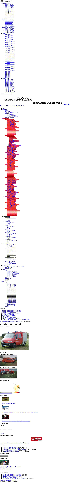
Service (3, 269)
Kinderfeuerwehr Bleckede (10, 248)
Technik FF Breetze (11, 159)
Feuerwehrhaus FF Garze (12, 173)
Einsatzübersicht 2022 (11, 288)
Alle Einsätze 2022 (10, 43)
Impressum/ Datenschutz (11, 480)
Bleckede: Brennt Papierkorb (8, 314)
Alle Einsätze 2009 (10, 70)
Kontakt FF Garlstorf (11, 169)
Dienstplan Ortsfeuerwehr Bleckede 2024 (10, 451)
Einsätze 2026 (7, 34)
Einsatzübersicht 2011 (11, 300)
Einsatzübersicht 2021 (11, 289)
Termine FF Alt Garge (11, 125)
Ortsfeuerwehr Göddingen (10, 177)
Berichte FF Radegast (9, 13)
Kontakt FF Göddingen (11, 183)
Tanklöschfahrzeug (13, 138)
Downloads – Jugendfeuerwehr (13, 272)
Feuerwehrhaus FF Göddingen (13, 179)
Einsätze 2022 (7, 42)
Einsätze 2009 (7, 69)
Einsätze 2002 (7, 77)
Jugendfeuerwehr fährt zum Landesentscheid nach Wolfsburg (14, 478)
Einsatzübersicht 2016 (11, 295)
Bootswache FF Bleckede (12, 147)
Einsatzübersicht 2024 (11, 286)
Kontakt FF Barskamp (11, 134)
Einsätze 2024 (7, 38)
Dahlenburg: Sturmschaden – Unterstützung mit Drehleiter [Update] (15, 319)
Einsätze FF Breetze (9, 83)
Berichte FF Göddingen (9, 11)
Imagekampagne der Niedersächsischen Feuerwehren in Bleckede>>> (14, 442)
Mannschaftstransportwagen (15, 145)
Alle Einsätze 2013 (10, 62)
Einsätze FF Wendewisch (10, 91)
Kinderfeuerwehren (6, 243)
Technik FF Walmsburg (11, 203)
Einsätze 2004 (7, 75)
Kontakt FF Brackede (11, 157)
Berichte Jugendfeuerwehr (10, 304)
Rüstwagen (11, 142)
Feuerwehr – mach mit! (9, 117)
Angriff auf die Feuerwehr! (9, 403)
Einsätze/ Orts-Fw (5, 78)
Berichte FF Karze (8, 12)
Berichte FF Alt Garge (9, 4)
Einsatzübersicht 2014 (11, 297)
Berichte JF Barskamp (9, 20)
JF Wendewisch (8, 239)
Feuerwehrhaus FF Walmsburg (13, 204)
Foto (8, 227)
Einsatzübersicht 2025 (11, 285)
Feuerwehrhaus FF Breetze (12, 160)
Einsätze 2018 (7, 50)
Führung (6, 110)
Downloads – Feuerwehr (12, 271)
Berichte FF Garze (8, 10)
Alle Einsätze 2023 (10, 41)
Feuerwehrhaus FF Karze (12, 186)
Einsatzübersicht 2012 (11, 299)
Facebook (7, 279)
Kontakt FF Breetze (11, 163)
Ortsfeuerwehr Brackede (9, 152)
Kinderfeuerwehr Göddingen (10, 257)
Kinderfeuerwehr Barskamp (10, 244)
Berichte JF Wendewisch (10, 26)
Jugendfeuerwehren (6, 216)
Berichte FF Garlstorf (9, 9)
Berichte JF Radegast (9, 24)
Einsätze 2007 (7, 72)
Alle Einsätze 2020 (10, 47)
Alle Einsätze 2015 (10, 57)
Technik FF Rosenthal (11, 197)
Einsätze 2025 (7, 36)
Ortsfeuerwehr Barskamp (10, 128)
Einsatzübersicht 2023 (11, 287)
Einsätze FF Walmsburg (9, 90)
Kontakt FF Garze (10, 176)
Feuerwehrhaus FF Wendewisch (13, 210)
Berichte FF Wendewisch (10, 15)
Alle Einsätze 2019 (10, 49)
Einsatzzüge (7, 111)
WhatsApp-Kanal (8, 278)
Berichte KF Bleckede (9, 29)
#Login (1, 432)
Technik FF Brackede (11, 153)
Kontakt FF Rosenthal (11, 201)
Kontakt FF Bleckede (11, 150)
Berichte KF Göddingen (9, 31)
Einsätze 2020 (7, 46)
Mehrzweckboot (12, 144)
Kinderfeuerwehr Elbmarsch (10, 253)
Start (3, 108)
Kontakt (8, 219)
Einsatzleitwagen (12, 137)
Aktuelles (6, 17)
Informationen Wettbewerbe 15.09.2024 (10, 447)
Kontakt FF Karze (10, 189)
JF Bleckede (7, 221)
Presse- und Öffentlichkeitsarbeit (11, 112)
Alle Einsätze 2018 (10, 51)
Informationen (5, 265)
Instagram (7, 280)
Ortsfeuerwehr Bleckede (9, 135)
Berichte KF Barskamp (9, 28)
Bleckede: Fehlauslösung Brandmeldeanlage (11, 310)
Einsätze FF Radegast (9, 88)
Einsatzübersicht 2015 (11, 296)
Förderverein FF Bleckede (12, 151)
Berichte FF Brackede (9, 7)
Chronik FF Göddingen (11, 182)
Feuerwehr (4, 109)
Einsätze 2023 (7, 40)
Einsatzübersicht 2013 (11, 298)
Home (1, 321)
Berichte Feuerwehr (6, 3)
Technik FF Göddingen (11, 178)
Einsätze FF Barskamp (9, 80)
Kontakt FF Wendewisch (12, 215)
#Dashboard (2, 433)
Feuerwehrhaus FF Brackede (13, 154)
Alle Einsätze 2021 (10, 45)
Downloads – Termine (11, 276)
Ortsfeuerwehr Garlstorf (9, 164)
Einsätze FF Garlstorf (9, 84)
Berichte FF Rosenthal (9, 14)
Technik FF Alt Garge (11, 120)
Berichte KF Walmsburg (9, 32)
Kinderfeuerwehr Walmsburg (10, 261)
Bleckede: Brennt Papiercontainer (9, 312)
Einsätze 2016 (7, 54)
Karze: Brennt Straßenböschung (8, 316)
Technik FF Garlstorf (11, 165)
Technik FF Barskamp (11, 129)
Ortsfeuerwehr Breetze (9, 158)
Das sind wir (9, 234)
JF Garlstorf (7, 229)
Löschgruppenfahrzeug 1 (14, 140)
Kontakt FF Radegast (11, 195)
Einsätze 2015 (7, 56)
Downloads (7, 270)
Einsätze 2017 (7, 52)
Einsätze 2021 (7, 44)
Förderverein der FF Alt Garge (13, 127)
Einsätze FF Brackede (9, 82)
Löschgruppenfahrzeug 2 (14, 141)
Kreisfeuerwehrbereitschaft (12, 116)
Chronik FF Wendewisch (12, 214)
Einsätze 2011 (7, 65)
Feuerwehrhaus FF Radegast (13, 192)
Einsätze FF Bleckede (9, 81)
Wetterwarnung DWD (9, 267)
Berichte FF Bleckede (9, 6)
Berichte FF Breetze (9, 8)
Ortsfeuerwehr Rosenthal (10, 196)
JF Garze (6, 225)
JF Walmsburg (7, 236)
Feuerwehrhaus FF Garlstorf (12, 166)
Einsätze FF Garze (8, 85)
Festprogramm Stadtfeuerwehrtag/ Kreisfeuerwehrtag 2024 (14, 449)
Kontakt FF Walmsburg (11, 207)
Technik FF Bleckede (11, 136)
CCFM (10, 143)
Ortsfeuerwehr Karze (9, 184)
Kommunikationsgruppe (11, 115)
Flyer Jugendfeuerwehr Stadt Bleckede (10, 450)
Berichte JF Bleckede (9, 21)
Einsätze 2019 (7, 48)
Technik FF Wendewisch (12, 209)
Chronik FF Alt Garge (11, 122)
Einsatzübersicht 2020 (11, 290)
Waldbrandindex (8, 268)
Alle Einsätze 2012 (10, 64)
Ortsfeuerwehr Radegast (9, 190)
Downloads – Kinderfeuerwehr (13, 273)
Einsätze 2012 (7, 63)
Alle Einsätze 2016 (10, 55)
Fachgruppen (7, 113)
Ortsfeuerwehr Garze (9, 170)
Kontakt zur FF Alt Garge (12, 126)
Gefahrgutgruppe (10, 114)
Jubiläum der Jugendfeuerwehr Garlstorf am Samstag (16, 421)
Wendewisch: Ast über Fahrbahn (8, 315)
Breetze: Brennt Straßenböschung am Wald (11, 313)
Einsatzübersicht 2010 (11, 301)
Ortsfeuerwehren (5, 118)
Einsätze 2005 (7, 74)
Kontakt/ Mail (3, 480)
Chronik (8, 220)
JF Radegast (7, 232)
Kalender (6, 277)
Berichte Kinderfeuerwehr (7, 27)
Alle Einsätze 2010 (10, 68)
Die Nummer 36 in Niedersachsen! (9, 476)
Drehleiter (11, 139)
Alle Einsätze (9, 283)
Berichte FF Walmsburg (9, 16)
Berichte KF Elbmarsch (9, 30)
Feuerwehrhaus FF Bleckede (13, 146)
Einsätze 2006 (7, 73)
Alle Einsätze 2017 (10, 53)
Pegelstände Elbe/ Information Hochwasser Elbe (14, 266)
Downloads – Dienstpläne (12, 274)
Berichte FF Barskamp (9, 5)
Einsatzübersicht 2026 (11, 284)
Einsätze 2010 (7, 67)
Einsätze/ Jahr (5, 33)
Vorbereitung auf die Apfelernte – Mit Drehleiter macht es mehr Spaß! (20, 412)
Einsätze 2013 (7, 61)
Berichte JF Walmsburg (9, 25)
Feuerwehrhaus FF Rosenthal (13, 198)
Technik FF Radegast (11, 191)
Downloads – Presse (11, 275)
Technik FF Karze (10, 185)
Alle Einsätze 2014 (10, 60)
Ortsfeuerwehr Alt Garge (9, 119)
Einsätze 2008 (7, 71)
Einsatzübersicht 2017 (11, 294)
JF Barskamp (7, 217)
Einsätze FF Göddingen (9, 86)
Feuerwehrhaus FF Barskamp (13, 130)
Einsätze (6, 282)
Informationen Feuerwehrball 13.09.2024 (10, 448)
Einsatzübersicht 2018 (11, 293)
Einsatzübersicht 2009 (11, 302)
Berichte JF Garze (8, 23)
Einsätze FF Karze (8, 87)
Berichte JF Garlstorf (9, 22)
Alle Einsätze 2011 (10, 66)
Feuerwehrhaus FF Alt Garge (13, 121)
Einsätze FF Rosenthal (9, 89)
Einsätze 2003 (7, 76)
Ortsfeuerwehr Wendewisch (10, 208)
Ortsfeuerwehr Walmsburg (10, 202)
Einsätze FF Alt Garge (9, 79)
